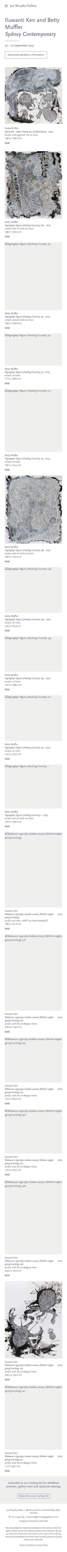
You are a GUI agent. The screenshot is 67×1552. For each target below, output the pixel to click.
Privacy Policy (42, 1545)
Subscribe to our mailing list (33, 1496)
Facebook (34, 1521)
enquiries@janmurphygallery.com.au (42, 1517)
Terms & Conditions (27, 1545)
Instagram (23, 1521)
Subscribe (43, 1521)
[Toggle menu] (7, 6)
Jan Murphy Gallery (23, 6)
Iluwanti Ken (20, 20)
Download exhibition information (26, 55)
